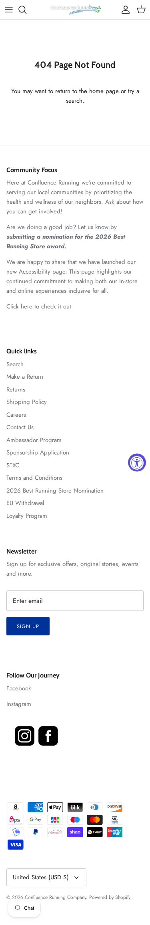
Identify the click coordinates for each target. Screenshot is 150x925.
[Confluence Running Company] (75, 9)
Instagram (18, 704)
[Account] (123, 9)
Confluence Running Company (55, 897)
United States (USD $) (41, 877)
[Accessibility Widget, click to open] (137, 463)
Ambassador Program (34, 440)
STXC (12, 465)
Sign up (28, 626)
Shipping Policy (26, 402)
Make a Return (24, 376)
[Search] (26, 9)
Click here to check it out (38, 306)
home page (104, 91)
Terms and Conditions (34, 477)
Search (15, 364)
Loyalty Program (26, 515)
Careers (16, 414)
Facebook (18, 688)
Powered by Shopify (109, 897)
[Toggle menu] (9, 9)
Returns (15, 389)
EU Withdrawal (25, 503)
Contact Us (20, 427)
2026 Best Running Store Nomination (55, 490)
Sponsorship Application (37, 452)
